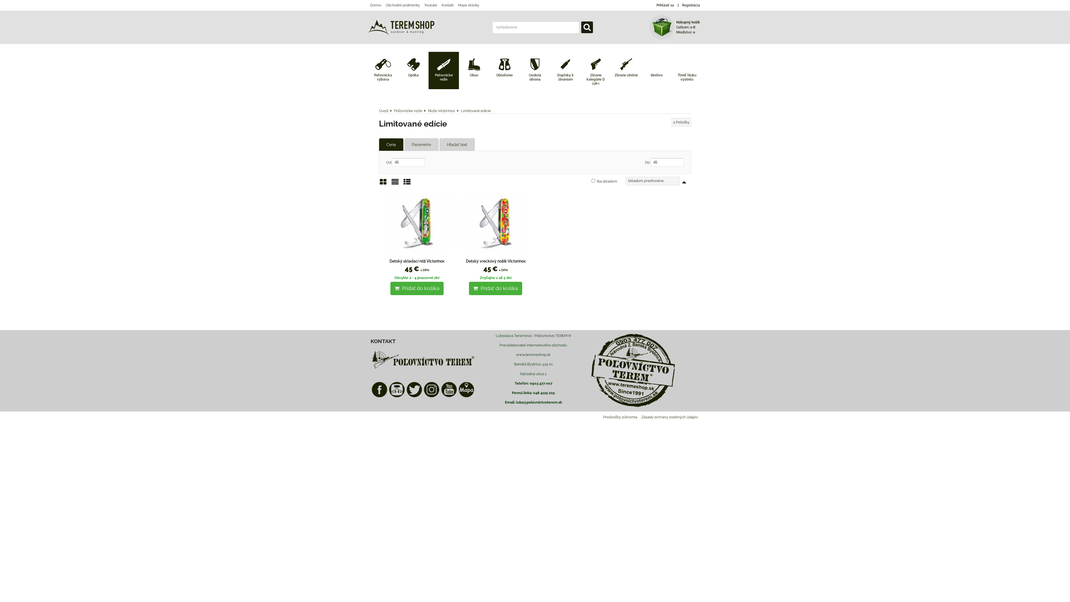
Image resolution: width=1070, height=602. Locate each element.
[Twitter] (414, 396)
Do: (647, 162)
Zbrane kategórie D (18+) (596, 79)
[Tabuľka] (407, 184)
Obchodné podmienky (403, 5)
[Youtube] (449, 396)
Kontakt (448, 5)
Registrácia (691, 5)
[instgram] (432, 396)
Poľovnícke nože (444, 77)
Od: (389, 162)
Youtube (430, 5)
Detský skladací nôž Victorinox (417, 261)
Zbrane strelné (626, 75)
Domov (375, 5)
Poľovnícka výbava (383, 77)
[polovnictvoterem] (423, 368)
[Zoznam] (395, 184)
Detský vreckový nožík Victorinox (496, 261)
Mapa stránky (468, 5)
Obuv (474, 75)
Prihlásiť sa (665, 5)
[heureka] (397, 396)
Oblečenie (504, 75)
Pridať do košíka (419, 288)
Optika (413, 75)
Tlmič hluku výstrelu (687, 77)
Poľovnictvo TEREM (550, 336)
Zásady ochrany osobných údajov (669, 417)
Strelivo (657, 75)
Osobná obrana (535, 77)
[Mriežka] (383, 184)
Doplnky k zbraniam (565, 77)
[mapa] (466, 396)
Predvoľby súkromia (620, 417)
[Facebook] (379, 396)
